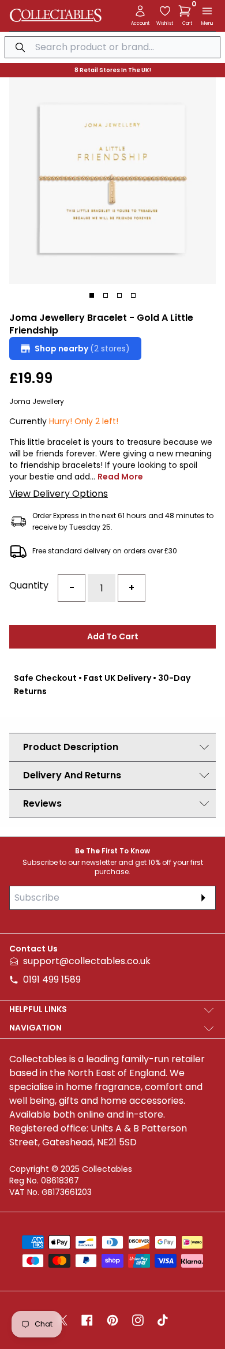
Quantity (28, 585)
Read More (120, 476)
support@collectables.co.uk (87, 961)
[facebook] (87, 1320)
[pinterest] (112, 1320)
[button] (187, 11)
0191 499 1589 (52, 979)
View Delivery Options (58, 493)
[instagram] (138, 1320)
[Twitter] (62, 1320)
